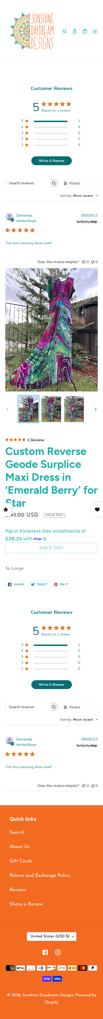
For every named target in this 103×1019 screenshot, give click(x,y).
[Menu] (95, 31)
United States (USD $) (50, 936)
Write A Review (51, 161)
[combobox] (79, 195)
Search (17, 832)
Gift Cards (21, 861)
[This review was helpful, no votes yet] (84, 262)
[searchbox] (27, 183)
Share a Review (26, 904)
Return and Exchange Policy (40, 875)
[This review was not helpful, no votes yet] (92, 262)
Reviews (18, 890)
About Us (20, 846)
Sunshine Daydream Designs (48, 995)
